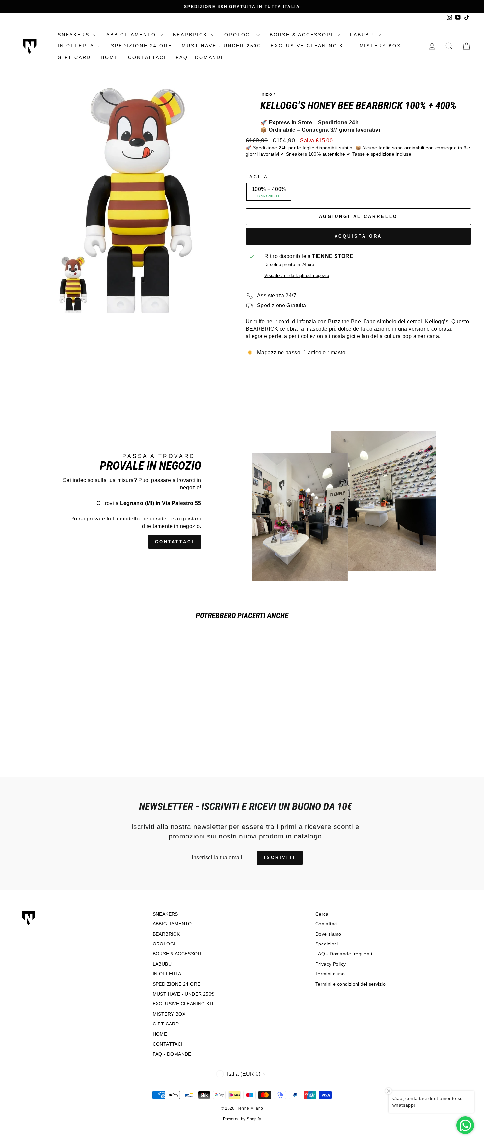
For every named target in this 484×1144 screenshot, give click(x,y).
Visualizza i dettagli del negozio (296, 275)
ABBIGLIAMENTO (132, 34)
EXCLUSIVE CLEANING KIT (310, 45)
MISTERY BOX (380, 45)
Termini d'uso (330, 973)
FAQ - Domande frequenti (343, 953)
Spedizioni (326, 944)
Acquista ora (358, 236)
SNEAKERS (75, 34)
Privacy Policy (330, 964)
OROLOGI (239, 34)
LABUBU (363, 34)
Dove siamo (328, 934)
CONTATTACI (147, 57)
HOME (109, 57)
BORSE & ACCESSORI (302, 34)
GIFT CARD (74, 57)
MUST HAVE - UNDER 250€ (221, 45)
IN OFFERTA (77, 45)
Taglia (257, 176)
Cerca (322, 914)
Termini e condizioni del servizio (350, 984)
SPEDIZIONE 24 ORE (141, 45)
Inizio (266, 94)
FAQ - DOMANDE (200, 57)
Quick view (67, 710)
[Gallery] (125, 200)
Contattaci (326, 923)
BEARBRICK (191, 34)
